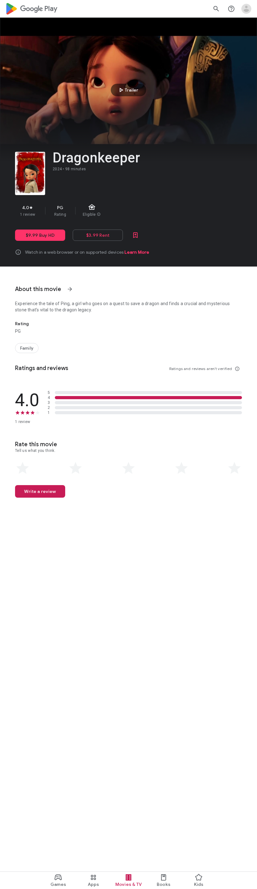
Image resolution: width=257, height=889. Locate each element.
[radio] (22, 468)
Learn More (136, 252)
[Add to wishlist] (135, 235)
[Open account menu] (246, 8)
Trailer (127, 90)
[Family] (27, 348)
